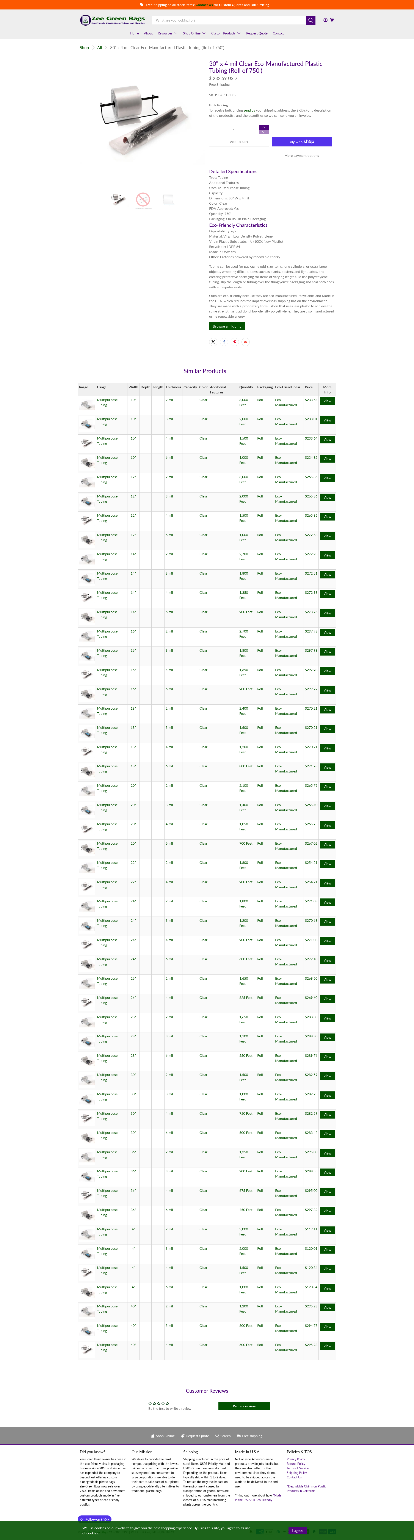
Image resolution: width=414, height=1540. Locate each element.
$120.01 (311, 1248)
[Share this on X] (213, 342)
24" (133, 901)
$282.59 (311, 1074)
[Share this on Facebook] (224, 342)
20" (133, 785)
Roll (260, 400)
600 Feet (245, 959)
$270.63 (311, 920)
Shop (84, 47)
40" (133, 1306)
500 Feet (245, 1132)
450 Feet (245, 1209)
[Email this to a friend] (246, 342)
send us (249, 110)
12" (133, 477)
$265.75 (311, 785)
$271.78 (311, 766)
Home (134, 33)
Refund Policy (296, 1463)
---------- (292, 1482)
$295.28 (311, 1306)
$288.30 (311, 1017)
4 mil (169, 438)
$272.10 (311, 959)
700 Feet (245, 843)
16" (133, 631)
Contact (278, 33)
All (99, 47)
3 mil (169, 419)
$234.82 (311, 457)
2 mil (169, 400)
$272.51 (311, 573)
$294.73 (311, 1325)
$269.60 (311, 978)
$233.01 (311, 419)
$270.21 (311, 708)
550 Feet (245, 1055)
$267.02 (311, 843)
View (327, 401)
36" (133, 1152)
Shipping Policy (297, 1473)
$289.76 (311, 1055)
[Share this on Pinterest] (235, 342)
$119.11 (311, 1229)
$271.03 (311, 901)
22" (133, 862)
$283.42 (311, 1132)
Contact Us (294, 1477)
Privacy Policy (296, 1459)
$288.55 (311, 1171)
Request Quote (257, 33)
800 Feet (245, 766)
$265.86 (311, 477)
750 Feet (245, 1113)
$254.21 (311, 862)
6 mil (169, 457)
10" (133, 400)
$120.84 (311, 1267)
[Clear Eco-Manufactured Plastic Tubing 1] (142, 122)
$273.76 (311, 612)
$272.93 (311, 554)
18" (133, 708)
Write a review (244, 1406)
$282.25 (311, 1094)
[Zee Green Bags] (112, 20)
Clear (203, 400)
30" (133, 1074)
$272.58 (311, 535)
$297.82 (311, 1209)
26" (133, 978)
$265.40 (311, 805)
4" (133, 1229)
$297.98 (311, 631)
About (148, 33)
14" (133, 554)
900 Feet (245, 612)
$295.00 (311, 1152)
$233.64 (311, 400)
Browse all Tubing (227, 326)
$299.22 (311, 689)
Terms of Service (298, 1468)
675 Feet (245, 1190)
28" (133, 1017)
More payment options (301, 155)
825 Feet (245, 997)
